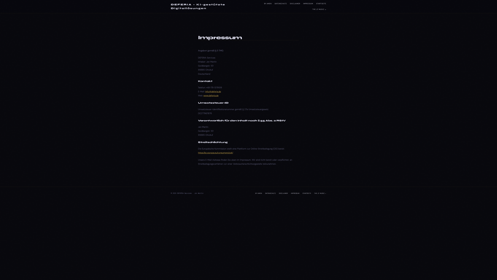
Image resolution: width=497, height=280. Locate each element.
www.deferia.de (210, 95)
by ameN (268, 4)
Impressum (308, 4)
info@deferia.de (213, 91)
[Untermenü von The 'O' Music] (325, 9)
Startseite (321, 4)
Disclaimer (295, 4)
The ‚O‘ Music (318, 9)
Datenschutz (281, 4)
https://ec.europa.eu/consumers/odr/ (215, 152)
